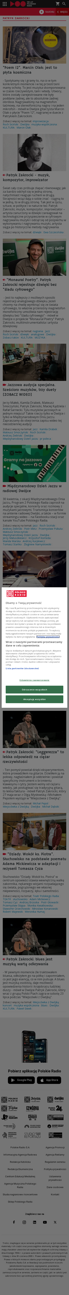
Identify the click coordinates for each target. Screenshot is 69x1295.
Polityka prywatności (48, 636)
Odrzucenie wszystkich (34, 689)
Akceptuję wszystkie (34, 699)
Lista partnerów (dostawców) (22, 668)
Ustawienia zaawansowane (34, 680)
